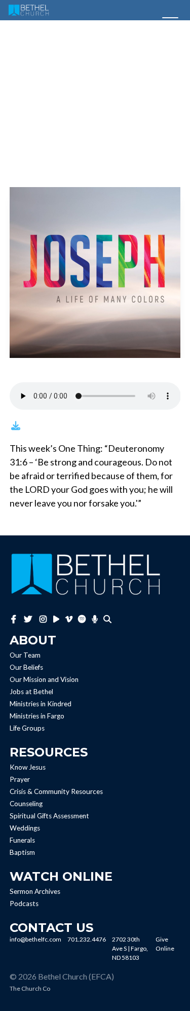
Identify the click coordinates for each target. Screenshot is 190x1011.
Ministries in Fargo (37, 716)
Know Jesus (28, 767)
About (33, 640)
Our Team (25, 655)
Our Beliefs (26, 667)
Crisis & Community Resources (56, 791)
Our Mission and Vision (44, 679)
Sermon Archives (35, 891)
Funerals (22, 840)
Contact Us (51, 927)
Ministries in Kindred (40, 704)
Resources (49, 752)
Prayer (20, 779)
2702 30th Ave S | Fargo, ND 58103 (130, 948)
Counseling (26, 804)
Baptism (22, 852)
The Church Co (30, 988)
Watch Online (61, 876)
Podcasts (24, 903)
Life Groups (27, 728)
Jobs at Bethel (31, 692)
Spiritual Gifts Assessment (49, 816)
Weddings (25, 828)
